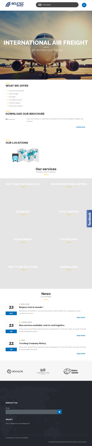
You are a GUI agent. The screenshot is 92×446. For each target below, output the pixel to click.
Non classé (25, 304)
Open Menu (47, 5)
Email (8, 408)
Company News (26, 322)
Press (23, 340)
